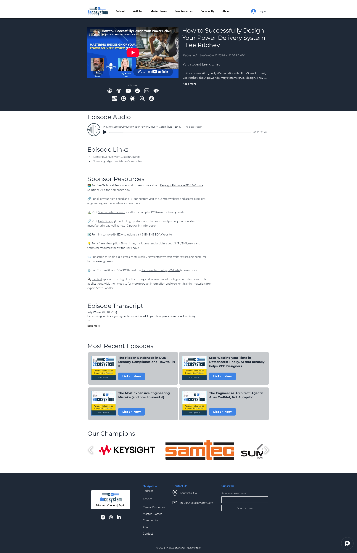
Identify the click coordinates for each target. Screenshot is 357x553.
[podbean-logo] (119, 91)
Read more (189, 83)
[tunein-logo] (114, 98)
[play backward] (90, 450)
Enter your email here (233, 493)
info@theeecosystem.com (196, 502)
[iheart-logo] (156, 91)
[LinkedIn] (119, 517)
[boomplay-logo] (151, 98)
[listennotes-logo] (142, 98)
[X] (103, 517)
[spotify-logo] (137, 91)
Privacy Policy (193, 547)
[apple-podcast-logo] (109, 91)
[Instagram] (111, 517)
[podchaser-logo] (133, 98)
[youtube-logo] (128, 91)
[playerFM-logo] (123, 98)
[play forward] (266, 450)
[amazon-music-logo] (146, 91)
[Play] (105, 132)
